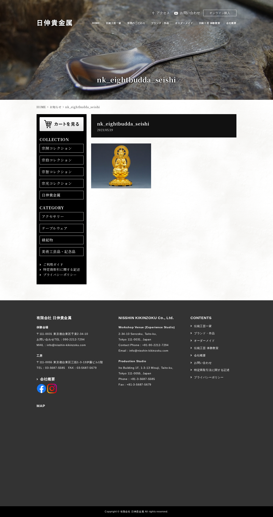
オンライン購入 (219, 13)
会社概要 (231, 23)
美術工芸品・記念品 (59, 251)
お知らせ (56, 107)
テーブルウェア (55, 228)
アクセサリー (53, 216)
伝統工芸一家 (113, 23)
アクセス (163, 13)
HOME (96, 23)
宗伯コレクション (57, 159)
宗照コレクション (57, 148)
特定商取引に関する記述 (61, 269)
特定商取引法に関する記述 (212, 370)
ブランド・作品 (160, 23)
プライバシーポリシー (60, 274)
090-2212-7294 (74, 339)
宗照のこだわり (136, 23)
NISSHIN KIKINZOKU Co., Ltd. (146, 318)
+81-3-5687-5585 (143, 379)
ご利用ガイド (53, 264)
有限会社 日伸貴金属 (54, 318)
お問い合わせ (190, 13)
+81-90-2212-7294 (155, 345)
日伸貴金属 (51, 195)
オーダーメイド (184, 23)
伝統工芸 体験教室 (209, 23)
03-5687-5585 (55, 367)
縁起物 (47, 239)
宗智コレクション (57, 171)
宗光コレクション (57, 183)
